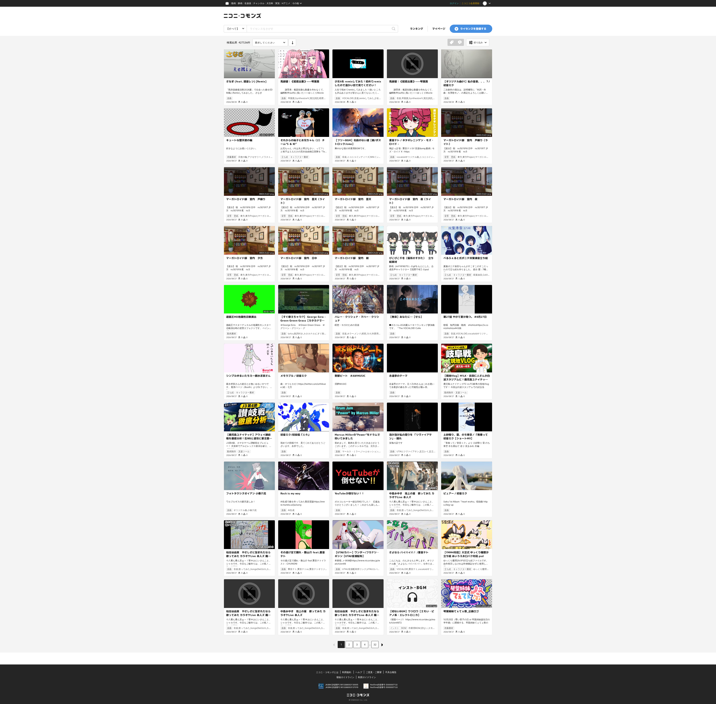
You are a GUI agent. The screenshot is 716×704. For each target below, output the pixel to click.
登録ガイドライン (345, 677)
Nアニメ (286, 3)
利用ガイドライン (367, 677)
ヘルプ (358, 672)
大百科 (269, 3)
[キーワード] (460, 42)
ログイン (454, 3)
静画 (240, 3)
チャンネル (258, 3)
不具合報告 (390, 672)
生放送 (247, 3)
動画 (233, 3)
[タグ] (452, 42)
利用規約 (346, 672)
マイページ (438, 28)
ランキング (416, 28)
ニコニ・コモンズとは (327, 672)
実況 (277, 3)
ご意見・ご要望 (373, 672)
